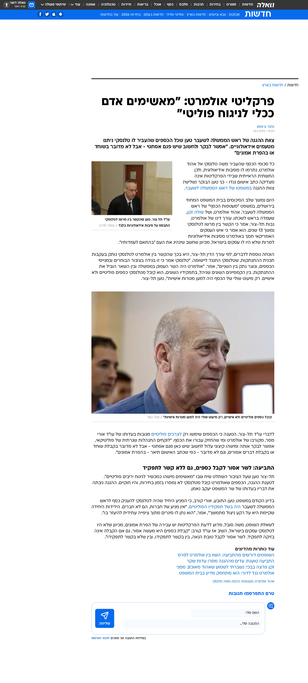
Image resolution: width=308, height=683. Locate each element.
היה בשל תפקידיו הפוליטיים (215, 507)
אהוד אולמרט (264, 581)
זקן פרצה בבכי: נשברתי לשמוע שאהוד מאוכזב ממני (225, 567)
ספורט (231, 5)
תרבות (199, 5)
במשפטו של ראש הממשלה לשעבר (218, 188)
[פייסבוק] (40, 14)
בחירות (215, 5)
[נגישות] (7, 5)
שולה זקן (195, 212)
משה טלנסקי (221, 581)
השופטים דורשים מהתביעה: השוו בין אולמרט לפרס (226, 555)
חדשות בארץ (196, 14)
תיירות (126, 5)
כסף (170, 5)
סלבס (183, 5)
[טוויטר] (47, 14)
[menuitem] (244, 4)
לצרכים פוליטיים (166, 434)
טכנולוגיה (108, 5)
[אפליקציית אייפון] (54, 14)
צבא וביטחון (217, 14)
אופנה (90, 5)
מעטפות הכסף (242, 581)
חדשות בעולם (153, 14)
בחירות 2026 (131, 14)
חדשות (247, 5)
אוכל (157, 5)
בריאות (142, 5)
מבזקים (234, 14)
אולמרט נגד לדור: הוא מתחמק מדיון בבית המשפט (226, 573)
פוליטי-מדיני (175, 14)
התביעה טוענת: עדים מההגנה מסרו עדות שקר (230, 561)
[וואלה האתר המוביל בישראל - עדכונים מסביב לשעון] (265, 4)
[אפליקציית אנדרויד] (61, 14)
